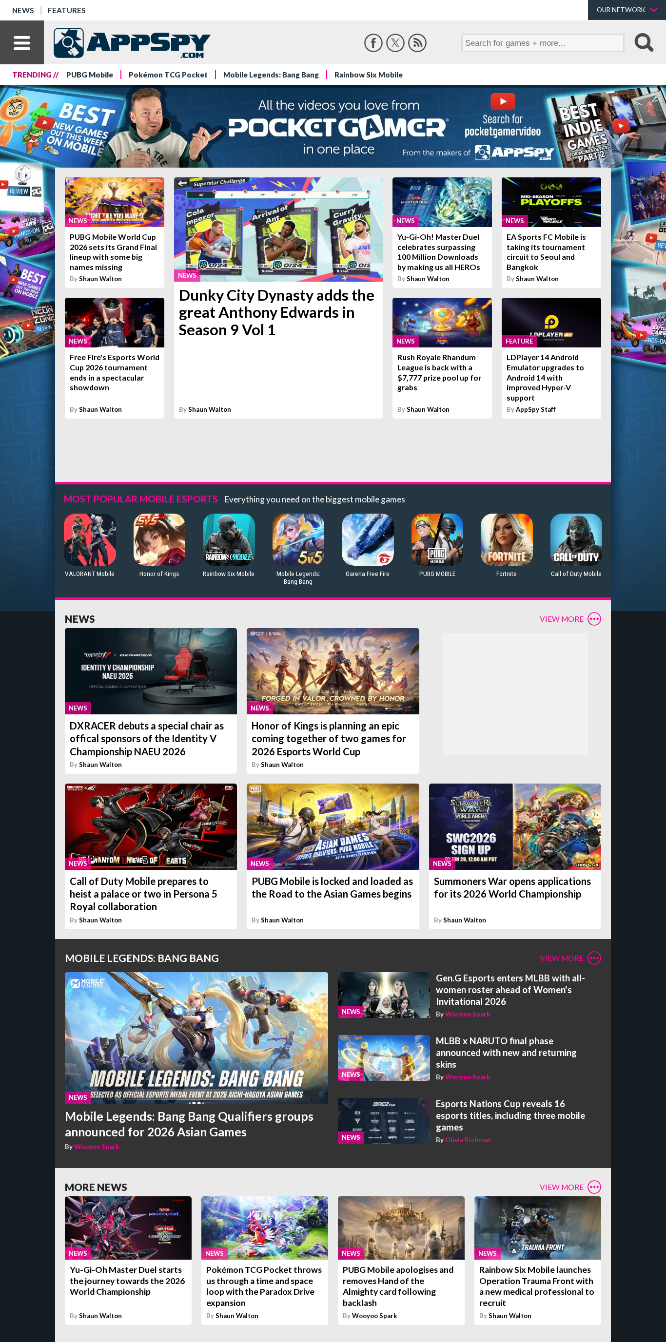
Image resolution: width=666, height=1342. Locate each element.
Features (67, 10)
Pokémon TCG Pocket (168, 74)
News (23, 10)
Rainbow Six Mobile (368, 74)
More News (96, 1187)
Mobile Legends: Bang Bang (271, 74)
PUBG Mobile (89, 74)
